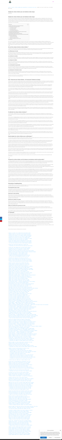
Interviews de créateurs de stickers (14, 37)
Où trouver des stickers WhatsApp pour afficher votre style (19, 256)
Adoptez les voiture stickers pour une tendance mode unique (16, 25)
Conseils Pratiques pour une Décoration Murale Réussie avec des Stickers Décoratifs (22, 311)
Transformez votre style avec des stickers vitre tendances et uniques (20, 238)
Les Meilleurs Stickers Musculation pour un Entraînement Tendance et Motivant (21, 329)
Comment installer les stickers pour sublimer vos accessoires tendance (20, 272)
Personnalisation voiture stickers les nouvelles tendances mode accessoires (21, 283)
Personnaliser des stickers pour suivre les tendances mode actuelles (20, 290)
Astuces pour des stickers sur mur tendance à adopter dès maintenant (20, 235)
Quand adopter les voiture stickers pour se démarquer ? (15, 33)
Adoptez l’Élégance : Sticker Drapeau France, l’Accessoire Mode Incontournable (22, 303)
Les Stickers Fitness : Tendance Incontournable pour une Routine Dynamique (21, 331)
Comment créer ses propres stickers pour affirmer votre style (19, 279)
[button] (60, 430)
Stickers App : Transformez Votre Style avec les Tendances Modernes (20, 420)
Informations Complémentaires (13, 35)
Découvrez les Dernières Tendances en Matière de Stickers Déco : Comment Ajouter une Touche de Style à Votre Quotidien (28, 304)
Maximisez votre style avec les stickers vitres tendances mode (19, 237)
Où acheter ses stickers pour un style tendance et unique (18, 292)
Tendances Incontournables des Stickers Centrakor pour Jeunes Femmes (20, 412)
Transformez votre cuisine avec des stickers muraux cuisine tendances (20, 339)
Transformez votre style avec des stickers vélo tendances (18, 239)
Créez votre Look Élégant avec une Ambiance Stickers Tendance (19, 327)
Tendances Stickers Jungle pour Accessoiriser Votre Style (18, 343)
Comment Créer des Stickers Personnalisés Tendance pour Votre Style (20, 394)
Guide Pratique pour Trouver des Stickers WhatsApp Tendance (18, 282)
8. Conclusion (10, 39)
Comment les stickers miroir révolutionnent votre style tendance (19, 362)
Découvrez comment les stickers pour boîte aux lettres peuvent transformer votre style (23, 406)
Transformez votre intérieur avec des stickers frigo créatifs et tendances (21, 378)
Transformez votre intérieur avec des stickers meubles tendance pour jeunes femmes (23, 346)
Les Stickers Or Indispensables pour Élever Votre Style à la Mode (19, 401)
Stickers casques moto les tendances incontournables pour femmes (19, 402)
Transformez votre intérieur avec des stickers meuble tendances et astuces (21, 345)
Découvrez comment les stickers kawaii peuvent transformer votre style (20, 342)
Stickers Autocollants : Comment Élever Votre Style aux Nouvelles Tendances (21, 407)
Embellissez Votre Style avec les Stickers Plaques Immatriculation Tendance (21, 382)
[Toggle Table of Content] (27, 24)
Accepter (43, 437)
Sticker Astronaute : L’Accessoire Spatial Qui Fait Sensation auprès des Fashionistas (23, 301)
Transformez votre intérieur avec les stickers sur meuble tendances (20, 236)
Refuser (50, 437)
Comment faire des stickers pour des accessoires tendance (18, 278)
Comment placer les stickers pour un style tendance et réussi (19, 271)
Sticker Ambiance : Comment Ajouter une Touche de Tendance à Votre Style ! (21, 302)
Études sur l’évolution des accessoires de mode (15, 38)
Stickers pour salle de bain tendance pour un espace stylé (18, 244)
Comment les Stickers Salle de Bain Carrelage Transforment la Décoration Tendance (22, 251)
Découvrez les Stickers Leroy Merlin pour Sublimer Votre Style (19, 344)
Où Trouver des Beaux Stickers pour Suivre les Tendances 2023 (19, 291)
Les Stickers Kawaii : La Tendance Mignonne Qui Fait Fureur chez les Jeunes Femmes (22, 314)
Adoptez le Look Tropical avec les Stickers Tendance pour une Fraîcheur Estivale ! (22, 321)
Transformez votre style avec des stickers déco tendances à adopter (20, 431)
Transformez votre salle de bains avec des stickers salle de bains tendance (21, 250)
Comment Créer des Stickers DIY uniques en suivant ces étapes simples (20, 313)
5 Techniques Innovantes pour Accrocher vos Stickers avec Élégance (20, 312)
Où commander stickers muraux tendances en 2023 (18, 353)
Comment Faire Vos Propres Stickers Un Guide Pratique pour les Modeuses (20, 266)
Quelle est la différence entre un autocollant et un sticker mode (19, 415)
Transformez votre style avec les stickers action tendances (18, 413)
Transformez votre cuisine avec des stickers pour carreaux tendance (20, 384)
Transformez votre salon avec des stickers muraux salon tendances (21, 350)
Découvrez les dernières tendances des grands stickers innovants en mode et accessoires (23, 315)
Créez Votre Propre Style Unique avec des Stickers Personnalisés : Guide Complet (22, 316)
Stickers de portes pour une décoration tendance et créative (19, 432)
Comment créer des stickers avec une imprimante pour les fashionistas (20, 277)
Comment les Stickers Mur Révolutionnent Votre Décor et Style (19, 348)
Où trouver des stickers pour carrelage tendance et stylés (19, 389)
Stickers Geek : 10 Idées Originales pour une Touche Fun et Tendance (20, 337)
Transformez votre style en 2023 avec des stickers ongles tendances (20, 399)
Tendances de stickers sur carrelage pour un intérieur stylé (19, 249)
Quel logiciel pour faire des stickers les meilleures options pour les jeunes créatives (23, 288)
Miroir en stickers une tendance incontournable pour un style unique (20, 293)
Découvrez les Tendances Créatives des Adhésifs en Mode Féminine (19, 319)
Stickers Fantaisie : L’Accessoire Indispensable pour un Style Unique (20, 332)
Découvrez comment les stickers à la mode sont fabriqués (18, 270)
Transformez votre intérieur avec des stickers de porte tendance (19, 433)
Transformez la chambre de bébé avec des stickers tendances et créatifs (20, 410)
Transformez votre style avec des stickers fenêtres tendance (19, 372)
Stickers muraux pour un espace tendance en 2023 (17, 349)
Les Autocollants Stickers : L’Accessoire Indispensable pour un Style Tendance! (22, 281)
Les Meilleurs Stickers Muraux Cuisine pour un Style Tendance (20, 352)
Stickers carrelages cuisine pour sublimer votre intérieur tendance (20, 404)
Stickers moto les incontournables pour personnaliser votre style (19, 361)
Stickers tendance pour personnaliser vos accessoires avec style (25, 7)
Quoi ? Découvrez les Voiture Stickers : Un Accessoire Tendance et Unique (17, 31)
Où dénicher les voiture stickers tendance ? (14, 32)
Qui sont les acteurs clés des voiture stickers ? (14, 26)
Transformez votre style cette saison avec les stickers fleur (19, 369)
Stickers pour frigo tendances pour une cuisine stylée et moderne (19, 247)
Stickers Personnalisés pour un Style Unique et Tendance (18, 400)
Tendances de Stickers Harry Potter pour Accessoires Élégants (19, 363)
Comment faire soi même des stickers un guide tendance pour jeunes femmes (21, 269)
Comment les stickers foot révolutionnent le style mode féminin (19, 374)
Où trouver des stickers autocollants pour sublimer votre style (19, 408)
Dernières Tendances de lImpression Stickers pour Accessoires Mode (20, 299)
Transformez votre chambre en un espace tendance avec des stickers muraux (21, 340)
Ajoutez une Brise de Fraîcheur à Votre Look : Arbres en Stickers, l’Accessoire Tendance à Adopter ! (25, 326)
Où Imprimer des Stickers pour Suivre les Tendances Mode (18, 294)
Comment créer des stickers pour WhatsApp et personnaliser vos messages (20, 268)
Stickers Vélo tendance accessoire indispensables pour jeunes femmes (20, 240)
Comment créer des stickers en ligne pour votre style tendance (19, 280)
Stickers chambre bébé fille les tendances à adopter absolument (19, 434)
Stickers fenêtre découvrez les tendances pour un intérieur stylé (19, 373)
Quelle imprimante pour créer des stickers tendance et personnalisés (20, 414)
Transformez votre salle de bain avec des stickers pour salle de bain (20, 245)
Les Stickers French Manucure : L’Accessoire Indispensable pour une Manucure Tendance (23, 330)
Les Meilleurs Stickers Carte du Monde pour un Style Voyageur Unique (20, 305)
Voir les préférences (57, 437)
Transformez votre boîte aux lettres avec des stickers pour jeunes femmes (21, 383)
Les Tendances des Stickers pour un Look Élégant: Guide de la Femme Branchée (21, 328)
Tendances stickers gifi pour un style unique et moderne (18, 377)
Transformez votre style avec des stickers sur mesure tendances (19, 248)
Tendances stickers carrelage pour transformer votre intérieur (19, 403)
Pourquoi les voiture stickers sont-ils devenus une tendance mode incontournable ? (18, 34)
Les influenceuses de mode (13, 27)
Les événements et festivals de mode (14, 30)
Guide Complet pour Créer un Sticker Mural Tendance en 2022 (18, 310)
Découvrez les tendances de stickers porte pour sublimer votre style (20, 379)
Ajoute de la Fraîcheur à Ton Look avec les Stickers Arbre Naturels (20, 320)
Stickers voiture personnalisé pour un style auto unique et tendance (20, 261)
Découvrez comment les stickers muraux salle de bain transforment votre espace (23, 351)
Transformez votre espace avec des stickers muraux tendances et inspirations (21, 338)
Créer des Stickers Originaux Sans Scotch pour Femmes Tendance (19, 267)
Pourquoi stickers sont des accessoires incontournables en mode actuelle (21, 289)
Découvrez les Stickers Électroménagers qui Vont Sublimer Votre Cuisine (20, 300)
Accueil (9, 7)
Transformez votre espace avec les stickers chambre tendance (19, 411)
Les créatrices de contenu (13, 28)
